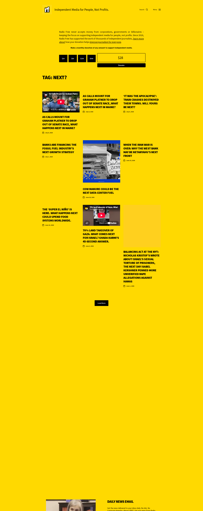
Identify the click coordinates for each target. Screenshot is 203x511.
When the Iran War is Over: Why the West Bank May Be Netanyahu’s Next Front (140, 150)
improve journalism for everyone (105, 42)
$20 (63, 58)
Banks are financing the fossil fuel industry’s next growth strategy (59, 148)
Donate (121, 65)
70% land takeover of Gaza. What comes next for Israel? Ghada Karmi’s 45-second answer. (101, 235)
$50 (72, 58)
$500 (91, 58)
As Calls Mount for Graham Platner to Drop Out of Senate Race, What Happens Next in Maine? (60, 122)
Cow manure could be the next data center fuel (101, 191)
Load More (101, 303)
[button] (99, 181)
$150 (82, 58)
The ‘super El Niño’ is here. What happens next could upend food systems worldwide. (60, 214)
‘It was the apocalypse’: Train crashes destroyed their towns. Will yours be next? (141, 101)
